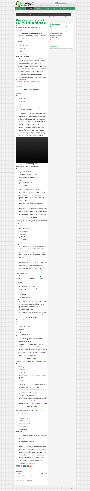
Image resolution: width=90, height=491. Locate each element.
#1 (18, 473)
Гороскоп (52, 41)
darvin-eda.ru (69, 16)
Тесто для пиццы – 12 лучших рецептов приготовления (28, 81)
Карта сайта (53, 39)
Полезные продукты (55, 24)
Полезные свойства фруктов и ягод (58, 28)
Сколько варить (54, 37)
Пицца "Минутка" (19, 84)
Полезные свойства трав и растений (58, 26)
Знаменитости (53, 46)
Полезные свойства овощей (56, 33)
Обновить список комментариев (25, 480)
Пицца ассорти (19, 86)
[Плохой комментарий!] (42, 473)
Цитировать (44, 477)
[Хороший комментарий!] (41, 473)
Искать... (57, 2)
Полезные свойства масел (56, 31)
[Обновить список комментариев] (24, 471)
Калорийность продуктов (56, 35)
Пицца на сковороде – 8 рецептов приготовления (31, 21)
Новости (52, 44)
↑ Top (70, 488)
